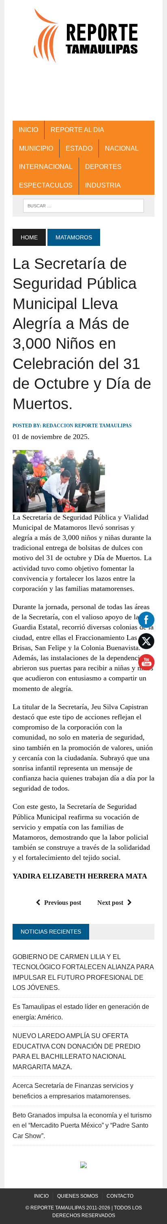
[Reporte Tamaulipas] (83, 40)
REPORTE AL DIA (77, 129)
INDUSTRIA (103, 185)
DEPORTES (103, 166)
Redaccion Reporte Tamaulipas (87, 426)
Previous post (62, 902)
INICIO (28, 129)
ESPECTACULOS (46, 185)
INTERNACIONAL (46, 166)
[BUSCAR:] (83, 205)
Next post (110, 902)
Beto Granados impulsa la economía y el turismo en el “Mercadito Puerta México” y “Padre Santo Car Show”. (82, 1125)
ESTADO (79, 148)
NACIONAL (122, 148)
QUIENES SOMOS (77, 1196)
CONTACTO (120, 1196)
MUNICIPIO (36, 148)
